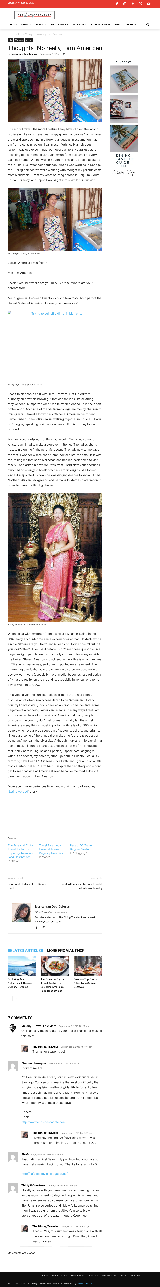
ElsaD (25, 1154)
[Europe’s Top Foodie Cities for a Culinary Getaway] (88, 966)
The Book (135, 1275)
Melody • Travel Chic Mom (38, 1026)
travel (28, 39)
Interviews (93, 1275)
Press (123, 1275)
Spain (11, 974)
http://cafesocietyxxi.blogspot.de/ (44, 1174)
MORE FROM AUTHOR (65, 950)
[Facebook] (116, 4)
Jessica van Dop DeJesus (24, 53)
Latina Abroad (18, 791)
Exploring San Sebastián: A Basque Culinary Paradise (20, 983)
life (19, 34)
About (55, 1275)
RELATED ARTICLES (25, 950)
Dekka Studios (84, 1283)
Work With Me (109, 1275)
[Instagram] (124, 4)
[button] (147, 24)
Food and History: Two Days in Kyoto (27, 886)
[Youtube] (148, 4)
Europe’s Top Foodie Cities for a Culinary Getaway (85, 983)
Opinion (19, 39)
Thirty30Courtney (33, 1185)
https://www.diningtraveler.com (51, 912)
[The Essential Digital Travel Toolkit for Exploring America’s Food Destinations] (55, 966)
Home (11, 34)
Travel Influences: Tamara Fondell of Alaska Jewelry (80, 886)
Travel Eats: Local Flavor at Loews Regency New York (51, 849)
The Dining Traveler (45, 1046)
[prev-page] (10, 998)
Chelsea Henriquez (33, 1063)
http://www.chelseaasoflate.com (43, 1122)
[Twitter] (140, 4)
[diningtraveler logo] (34, 15)
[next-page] (16, 998)
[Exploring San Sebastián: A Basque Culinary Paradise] (22, 966)
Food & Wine (78, 1275)
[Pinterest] (132, 4)
